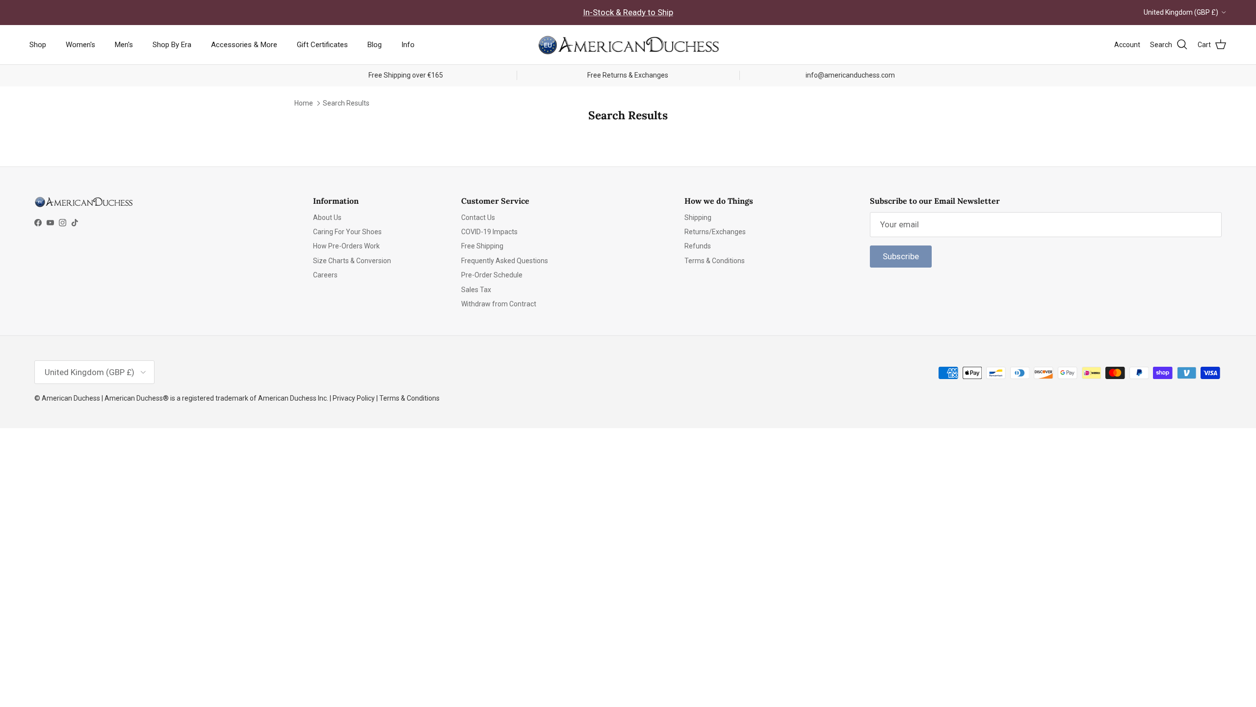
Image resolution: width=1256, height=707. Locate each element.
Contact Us (478, 217)
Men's (124, 44)
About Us (327, 217)
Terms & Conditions (714, 261)
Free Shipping (482, 246)
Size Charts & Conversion (352, 261)
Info (408, 44)
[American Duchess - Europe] (628, 44)
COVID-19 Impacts (489, 232)
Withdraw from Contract (498, 304)
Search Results (346, 103)
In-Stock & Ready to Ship (628, 12)
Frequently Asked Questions (504, 261)
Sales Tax (476, 290)
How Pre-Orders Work (346, 246)
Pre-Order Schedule (492, 275)
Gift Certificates (322, 44)
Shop (37, 44)
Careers (325, 275)
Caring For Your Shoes (347, 232)
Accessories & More (244, 44)
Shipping (697, 217)
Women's (80, 44)
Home (303, 103)
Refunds (697, 246)
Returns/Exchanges (715, 232)
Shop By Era (172, 44)
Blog (374, 44)
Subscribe (901, 256)
